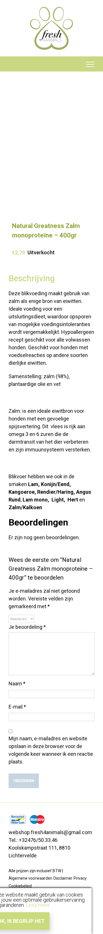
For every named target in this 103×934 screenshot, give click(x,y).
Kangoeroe (22, 492)
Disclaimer (63, 878)
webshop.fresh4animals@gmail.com (50, 832)
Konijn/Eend (55, 484)
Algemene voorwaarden (30, 878)
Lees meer (38, 905)
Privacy (80, 878)
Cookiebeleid (20, 886)
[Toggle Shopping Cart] (13, 64)
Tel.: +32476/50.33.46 (33, 840)
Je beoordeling (27, 627)
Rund (15, 500)
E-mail (17, 707)
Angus (83, 492)
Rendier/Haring (55, 492)
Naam (17, 684)
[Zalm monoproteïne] (51, 153)
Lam (33, 484)
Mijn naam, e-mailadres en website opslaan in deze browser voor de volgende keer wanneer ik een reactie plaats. (51, 750)
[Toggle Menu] (90, 64)
